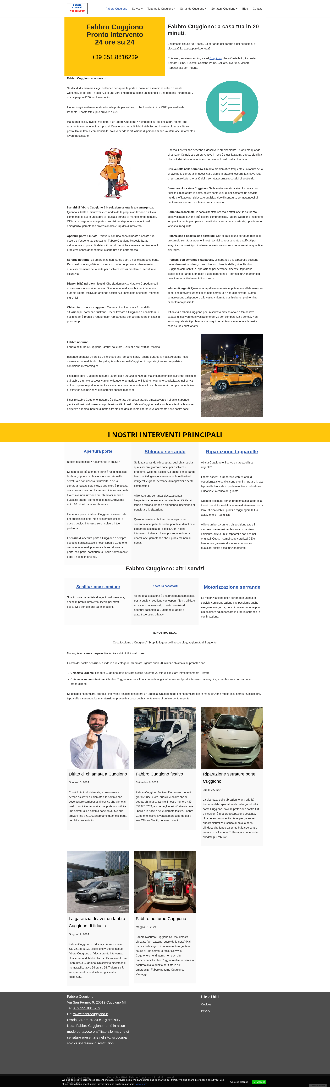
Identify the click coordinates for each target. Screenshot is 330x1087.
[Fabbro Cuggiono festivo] (165, 738)
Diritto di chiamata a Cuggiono (98, 774)
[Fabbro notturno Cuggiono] (165, 882)
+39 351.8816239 (115, 57)
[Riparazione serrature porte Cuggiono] (232, 738)
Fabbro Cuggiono (116, 8)
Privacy (205, 1011)
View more (141, 1084)
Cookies (206, 1004)
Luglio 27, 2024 (212, 789)
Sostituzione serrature (98, 586)
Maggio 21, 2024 (146, 927)
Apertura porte (98, 451)
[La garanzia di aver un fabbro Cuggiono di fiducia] (98, 882)
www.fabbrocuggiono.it (90, 1014)
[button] (142, 8)
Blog (245, 8)
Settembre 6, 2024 (147, 782)
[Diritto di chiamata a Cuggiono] (98, 738)
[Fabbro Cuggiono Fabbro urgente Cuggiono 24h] (77, 8)
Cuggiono (216, 58)
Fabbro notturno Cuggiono (161, 918)
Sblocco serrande (165, 451)
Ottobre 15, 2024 (79, 782)
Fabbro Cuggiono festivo (159, 774)
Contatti (257, 8)
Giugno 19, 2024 (79, 934)
